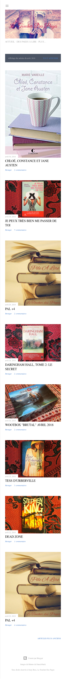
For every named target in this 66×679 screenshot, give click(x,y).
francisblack (41, 664)
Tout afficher (50, 58)
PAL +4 (10, 309)
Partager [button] (8, 170)
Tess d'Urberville (20, 480)
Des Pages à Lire (27, 41)
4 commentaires (20, 625)
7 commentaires (20, 230)
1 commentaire (20, 541)
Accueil (10, 41)
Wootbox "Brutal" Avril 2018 (29, 425)
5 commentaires (20, 485)
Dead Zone (14, 536)
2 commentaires (20, 170)
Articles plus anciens (49, 638)
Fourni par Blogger (35, 658)
